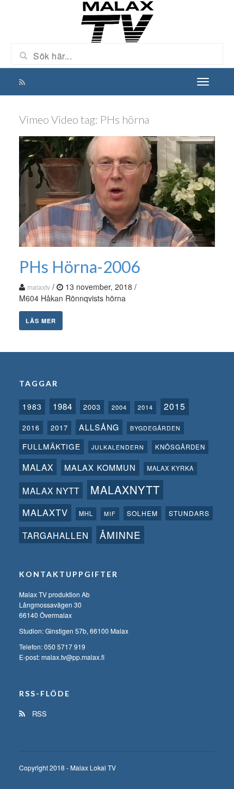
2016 (31, 427)
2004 (119, 407)
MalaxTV (45, 512)
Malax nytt (50, 490)
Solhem (142, 513)
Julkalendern (117, 447)
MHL (86, 513)
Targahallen (55, 535)
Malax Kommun (100, 467)
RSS (38, 713)
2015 (175, 406)
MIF (110, 513)
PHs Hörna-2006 (79, 266)
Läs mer (41, 321)
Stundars (189, 513)
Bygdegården (155, 428)
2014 (145, 407)
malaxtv (38, 287)
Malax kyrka (170, 468)
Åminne (120, 535)
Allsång (99, 427)
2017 (59, 427)
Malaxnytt (125, 489)
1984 (62, 406)
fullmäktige (51, 446)
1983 (32, 406)
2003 (92, 407)
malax (37, 467)
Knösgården (180, 446)
